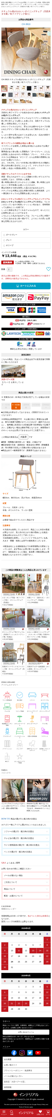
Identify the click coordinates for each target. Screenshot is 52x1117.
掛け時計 (19, 700)
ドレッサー (19, 748)
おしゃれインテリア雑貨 (19, 762)
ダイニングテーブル (32, 711)
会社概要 (7, 1059)
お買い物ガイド (10, 1065)
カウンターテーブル (19, 724)
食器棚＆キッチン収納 (7, 724)
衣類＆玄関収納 (32, 736)
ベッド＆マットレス (19, 737)
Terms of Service (24, 1107)
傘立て (7, 761)
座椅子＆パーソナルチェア (32, 749)
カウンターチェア (32, 723)
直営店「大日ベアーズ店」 (15, 1082)
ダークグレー (11, 235)
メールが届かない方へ (13, 1076)
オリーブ (9, 245)
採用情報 (7, 1087)
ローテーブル (45, 700)
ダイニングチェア (44, 711)
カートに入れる (28, 285)
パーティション (7, 748)
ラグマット (44, 736)
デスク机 (44, 723)
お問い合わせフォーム (26, 1032)
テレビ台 (7, 711)
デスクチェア (7, 736)
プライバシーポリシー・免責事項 (18, 1070)
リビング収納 (20, 711)
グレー (8, 240)
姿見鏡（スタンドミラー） (44, 749)
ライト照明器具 (7, 700)
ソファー (32, 700)
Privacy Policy (41, 1104)
